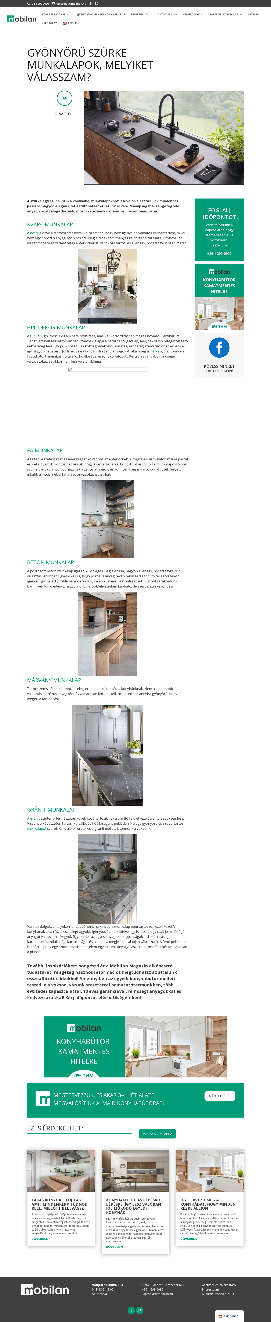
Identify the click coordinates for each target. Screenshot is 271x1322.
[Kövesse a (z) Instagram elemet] (139, 1310)
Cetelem (254, 14)
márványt (157, 351)
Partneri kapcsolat (223, 14)
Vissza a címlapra (157, 1134)
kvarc (34, 233)
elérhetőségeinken (119, 997)
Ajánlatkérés (220, 1096)
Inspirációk (191, 14)
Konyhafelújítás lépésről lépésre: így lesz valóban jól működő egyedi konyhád (134, 1206)
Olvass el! (63, 114)
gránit (35, 818)
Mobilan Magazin (129, 966)
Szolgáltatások (54, 14)
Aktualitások (167, 14)
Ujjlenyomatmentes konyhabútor (100, 14)
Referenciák (139, 14)
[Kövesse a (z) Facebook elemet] (131, 1310)
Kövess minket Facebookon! (219, 368)
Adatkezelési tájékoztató (219, 1285)
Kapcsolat (49, 23)
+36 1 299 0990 (39, 3)
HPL (33, 336)
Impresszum (210, 1289)
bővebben (40, 1238)
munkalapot (36, 828)
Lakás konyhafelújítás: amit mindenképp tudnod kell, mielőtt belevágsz (60, 1204)
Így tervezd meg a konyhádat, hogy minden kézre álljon (208, 1204)
